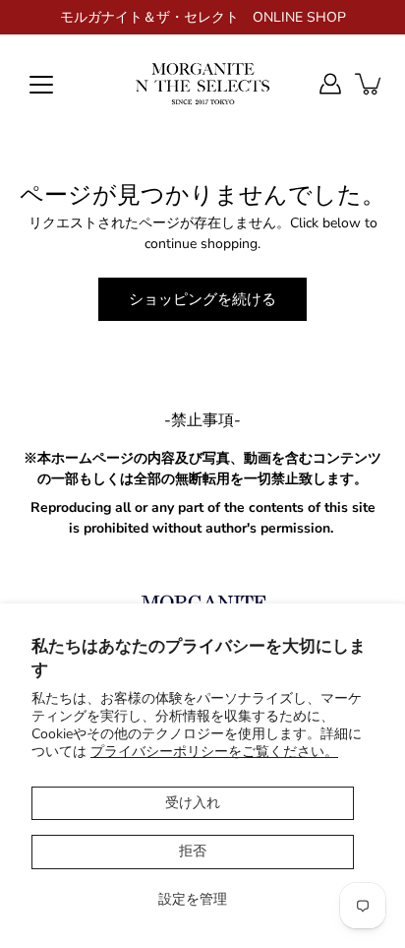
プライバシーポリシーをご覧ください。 (214, 751)
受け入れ (192, 802)
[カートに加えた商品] (369, 83)
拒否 (192, 851)
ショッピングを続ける (202, 298)
